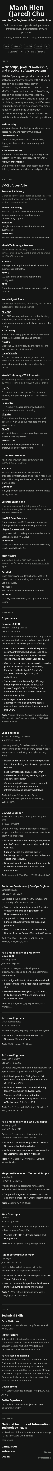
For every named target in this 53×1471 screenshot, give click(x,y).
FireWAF (6, 261)
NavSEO (6, 341)
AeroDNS (6, 571)
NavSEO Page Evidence (14, 517)
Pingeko (6, 414)
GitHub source (9, 582)
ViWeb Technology (12, 207)
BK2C (4, 283)
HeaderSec (7, 402)
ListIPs (5, 388)
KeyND (5, 272)
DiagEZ (5, 429)
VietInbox (7, 233)
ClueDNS (6, 312)
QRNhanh (7, 486)
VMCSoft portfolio (14, 185)
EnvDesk (6, 468)
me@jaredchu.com (41, 37)
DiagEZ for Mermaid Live (15, 529)
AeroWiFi (7, 586)
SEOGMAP (7, 222)
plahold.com (8, 440)
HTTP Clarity (8, 330)
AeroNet (6, 594)
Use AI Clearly (9, 353)
